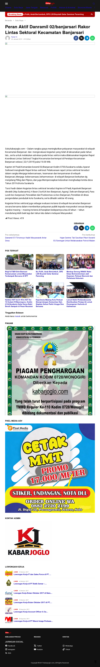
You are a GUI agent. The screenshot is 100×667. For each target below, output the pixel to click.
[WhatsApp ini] (92, 38)
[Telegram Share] (87, 38)
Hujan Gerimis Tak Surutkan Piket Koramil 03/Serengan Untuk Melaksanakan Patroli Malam (74, 238)
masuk (17, 316)
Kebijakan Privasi (13, 637)
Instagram (11, 649)
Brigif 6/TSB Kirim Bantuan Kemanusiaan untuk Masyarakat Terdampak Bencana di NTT (18, 273)
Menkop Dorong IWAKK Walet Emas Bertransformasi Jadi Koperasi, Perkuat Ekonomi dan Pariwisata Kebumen (80, 274)
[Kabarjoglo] (50, 3)
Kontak (66, 637)
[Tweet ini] (81, 38)
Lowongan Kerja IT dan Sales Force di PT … (32, 574)
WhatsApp (69, 646)
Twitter (39, 646)
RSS (9, 653)
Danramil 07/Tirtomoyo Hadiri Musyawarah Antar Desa (25, 238)
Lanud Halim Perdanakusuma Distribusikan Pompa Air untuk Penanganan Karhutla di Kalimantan (79, 302)
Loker (16, 572)
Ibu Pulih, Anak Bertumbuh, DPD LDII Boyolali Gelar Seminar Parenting (49, 273)
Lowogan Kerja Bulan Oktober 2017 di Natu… (33, 593)
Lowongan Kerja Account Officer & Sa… (31, 612)
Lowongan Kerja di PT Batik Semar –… (30, 584)
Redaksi (37, 637)
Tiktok (67, 649)
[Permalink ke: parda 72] (7, 38)
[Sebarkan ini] (76, 38)
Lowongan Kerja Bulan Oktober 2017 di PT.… (33, 602)
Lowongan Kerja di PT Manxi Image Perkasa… (33, 621)
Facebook (11, 646)
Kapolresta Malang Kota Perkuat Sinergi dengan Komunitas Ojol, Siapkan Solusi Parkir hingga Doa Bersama (50, 302)
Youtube (40, 649)
